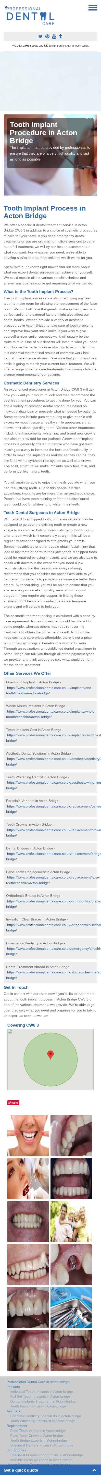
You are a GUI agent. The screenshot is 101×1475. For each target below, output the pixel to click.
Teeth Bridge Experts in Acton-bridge (38, 1440)
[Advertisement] (50, 81)
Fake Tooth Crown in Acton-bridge (36, 1435)
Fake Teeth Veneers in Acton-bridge (38, 1431)
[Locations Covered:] (6, 7)
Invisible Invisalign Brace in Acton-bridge (41, 1460)
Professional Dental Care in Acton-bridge (38, 1382)
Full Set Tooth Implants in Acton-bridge (40, 1396)
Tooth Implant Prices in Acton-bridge (38, 1406)
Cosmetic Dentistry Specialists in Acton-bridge (45, 1416)
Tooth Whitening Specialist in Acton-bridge (42, 1421)
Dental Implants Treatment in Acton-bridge (43, 1401)
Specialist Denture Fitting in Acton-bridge (41, 1445)
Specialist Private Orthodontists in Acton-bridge (46, 1455)
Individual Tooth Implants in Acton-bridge (41, 1392)
